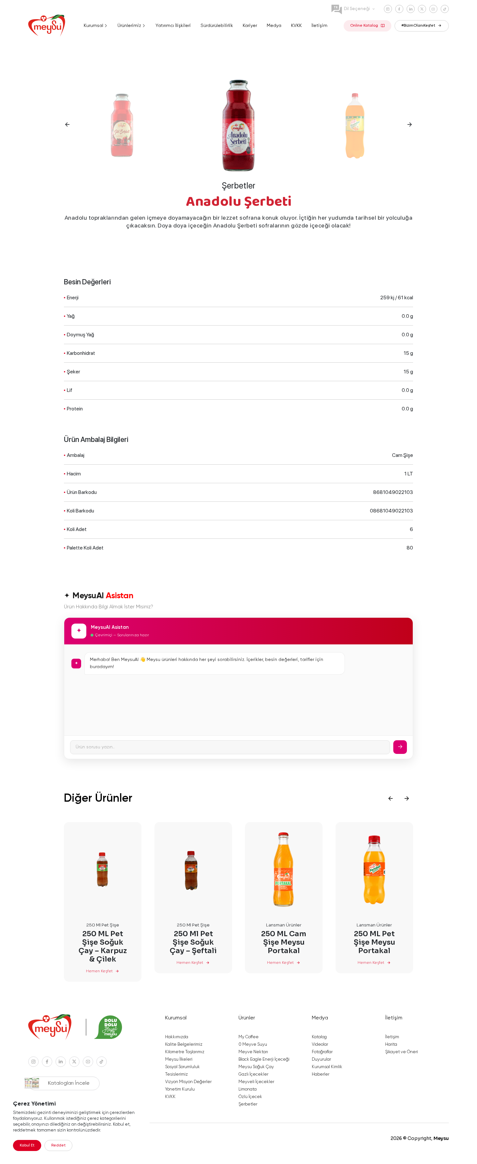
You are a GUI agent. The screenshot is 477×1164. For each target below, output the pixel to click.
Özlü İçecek (250, 1097)
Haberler (320, 1074)
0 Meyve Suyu (252, 1044)
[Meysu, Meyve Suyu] (47, 26)
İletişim (392, 1037)
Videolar (320, 1044)
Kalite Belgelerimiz (183, 1044)
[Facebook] (399, 9)
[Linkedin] (411, 9)
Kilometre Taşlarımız (184, 1052)
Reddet (58, 1145)
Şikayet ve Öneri (401, 1052)
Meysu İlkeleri (178, 1059)
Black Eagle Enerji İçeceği (263, 1059)
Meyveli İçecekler (256, 1082)
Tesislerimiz (176, 1074)
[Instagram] (388, 9)
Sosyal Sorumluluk (182, 1067)
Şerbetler (238, 185)
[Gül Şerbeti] (122, 124)
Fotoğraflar (322, 1052)
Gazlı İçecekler (253, 1074)
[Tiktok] (445, 9)
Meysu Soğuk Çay (256, 1067)
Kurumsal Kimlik (327, 1067)
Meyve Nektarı (253, 1052)
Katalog (319, 1037)
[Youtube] (433, 9)
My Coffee (248, 1037)
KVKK (170, 1097)
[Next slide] (406, 798)
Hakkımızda (176, 1037)
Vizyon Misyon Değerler (188, 1082)
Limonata (247, 1089)
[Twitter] (422, 9)
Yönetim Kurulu (180, 1089)
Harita (391, 1044)
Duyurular (321, 1059)
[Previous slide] (390, 798)
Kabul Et (27, 1145)
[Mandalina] (355, 124)
